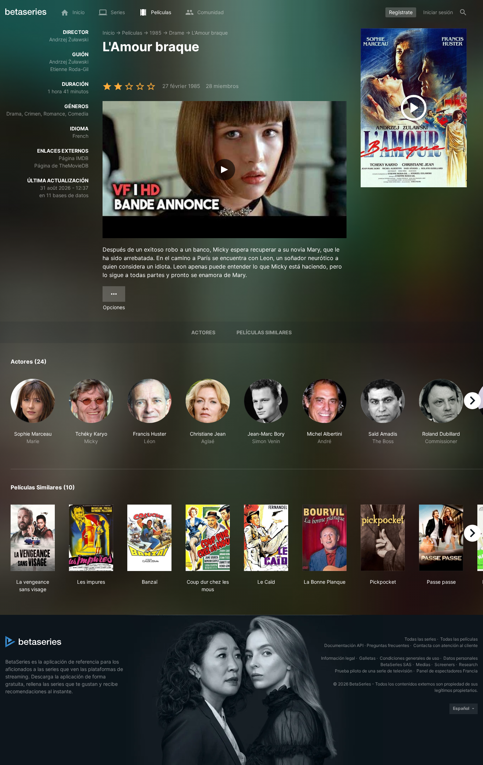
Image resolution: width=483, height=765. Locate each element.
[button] (33, 415)
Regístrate (401, 12)
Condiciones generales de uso (409, 658)
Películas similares (264, 332)
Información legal (338, 658)
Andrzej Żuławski (68, 39)
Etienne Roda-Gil (69, 69)
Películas (132, 33)
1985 (156, 33)
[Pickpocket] (383, 538)
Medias (423, 664)
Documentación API (343, 645)
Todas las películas (459, 639)
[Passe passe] (441, 538)
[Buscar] (463, 12)
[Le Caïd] (266, 538)
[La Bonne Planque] (324, 538)
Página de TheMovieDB (61, 166)
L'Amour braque (210, 33)
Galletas (367, 658)
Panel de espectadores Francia (447, 670)
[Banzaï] (149, 538)
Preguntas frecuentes (388, 645)
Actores (203, 332)
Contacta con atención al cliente (445, 645)
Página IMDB (73, 158)
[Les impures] (91, 538)
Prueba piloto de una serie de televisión (373, 670)
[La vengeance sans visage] (33, 538)
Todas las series (420, 639)
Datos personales (460, 658)
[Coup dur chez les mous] (208, 538)
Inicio (109, 33)
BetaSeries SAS (396, 664)
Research (468, 664)
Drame (176, 33)
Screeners (445, 664)
